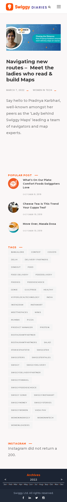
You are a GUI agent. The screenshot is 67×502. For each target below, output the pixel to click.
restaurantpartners (24, 342)
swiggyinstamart (44, 395)
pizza (30, 320)
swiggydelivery (36, 365)
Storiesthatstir (20, 350)
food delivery (19, 274)
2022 (33, 479)
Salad (47, 342)
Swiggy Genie (19, 395)
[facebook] (23, 497)
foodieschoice (35, 282)
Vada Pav (40, 410)
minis (38, 312)
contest (36, 252)
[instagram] (43, 497)
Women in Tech (42, 90)
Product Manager (22, 327)
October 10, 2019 (32, 214)
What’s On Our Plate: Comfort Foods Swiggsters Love (41, 183)
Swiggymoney (19, 402)
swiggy (15, 365)
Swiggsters (18, 357)
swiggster (43, 350)
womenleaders (20, 425)
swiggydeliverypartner (26, 372)
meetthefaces (19, 312)
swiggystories (42, 402)
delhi (14, 259)
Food (30, 267)
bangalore (17, 252)
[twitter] (36, 497)
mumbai (15, 320)
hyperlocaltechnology (25, 297)
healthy (48, 290)
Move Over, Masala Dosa (39, 223)
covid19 (52, 252)
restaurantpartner (23, 335)
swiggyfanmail (20, 380)
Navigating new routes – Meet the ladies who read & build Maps (30, 70)
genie (14, 290)
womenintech (45, 418)
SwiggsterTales (41, 357)
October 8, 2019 (32, 194)
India (50, 297)
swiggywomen (19, 410)
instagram (17, 305)
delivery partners (36, 259)
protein (44, 327)
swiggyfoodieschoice (24, 387)
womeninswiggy (20, 418)
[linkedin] (30, 497)
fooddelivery (44, 274)
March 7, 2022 (15, 90)
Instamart (37, 305)
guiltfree (30, 290)
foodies (15, 282)
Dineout (16, 267)
